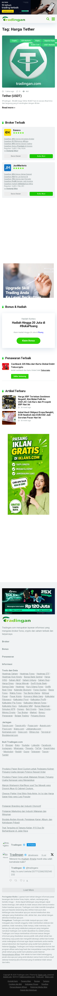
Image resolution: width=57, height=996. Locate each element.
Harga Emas (8, 683)
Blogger (9, 745)
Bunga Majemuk (42, 706)
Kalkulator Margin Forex (35, 703)
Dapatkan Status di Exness (18, 146)
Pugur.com (33, 725)
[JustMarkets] (7, 170)
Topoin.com (7, 725)
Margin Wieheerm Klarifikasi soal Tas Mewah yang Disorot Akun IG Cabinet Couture (26, 787)
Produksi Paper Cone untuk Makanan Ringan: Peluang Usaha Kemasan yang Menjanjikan (27, 778)
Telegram (35, 751)
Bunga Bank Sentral (33, 677)
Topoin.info (20, 725)
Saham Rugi (44, 680)
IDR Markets (26, 41)
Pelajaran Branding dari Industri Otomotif (21, 806)
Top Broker (22, 712)
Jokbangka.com (33, 729)
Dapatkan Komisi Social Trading (18, 144)
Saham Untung (29, 680)
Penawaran (7, 715)
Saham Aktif (15, 680)
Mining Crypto (8, 712)
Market (33, 712)
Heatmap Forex (27, 673)
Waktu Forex (16, 693)
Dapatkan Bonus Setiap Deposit (18, 174)
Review (37, 981)
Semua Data (8, 686)
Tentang (46, 981)
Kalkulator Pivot (20, 699)
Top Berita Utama (32, 693)
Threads (29, 748)
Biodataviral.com (10, 735)
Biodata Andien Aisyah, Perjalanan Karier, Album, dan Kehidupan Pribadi (27, 821)
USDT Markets (49, 45)
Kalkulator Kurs (9, 706)
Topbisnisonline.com (27, 977)
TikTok (38, 748)
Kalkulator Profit (38, 699)
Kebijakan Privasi (31, 984)
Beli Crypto (31, 709)
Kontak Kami (13, 981)
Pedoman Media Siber (38, 987)
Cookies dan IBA (15, 984)
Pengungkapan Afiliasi (11, 954)
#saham (25, 859)
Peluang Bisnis (38, 715)
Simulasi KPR (8, 709)
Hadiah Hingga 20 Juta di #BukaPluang (28, 324)
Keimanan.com (9, 732)
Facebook (47, 745)
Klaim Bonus (28, 340)
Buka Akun (41, 156)
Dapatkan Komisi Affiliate (16, 141)
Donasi (20, 709)
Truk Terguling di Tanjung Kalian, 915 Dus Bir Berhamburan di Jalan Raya (23, 829)
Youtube (25, 745)
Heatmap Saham (10, 673)
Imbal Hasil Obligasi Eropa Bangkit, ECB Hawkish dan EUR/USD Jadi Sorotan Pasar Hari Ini (36, 415)
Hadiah (24, 319)
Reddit (18, 751)
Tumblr (5, 755)
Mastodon (8, 751)
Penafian (12, 947)
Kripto (37, 41)
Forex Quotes (39, 690)
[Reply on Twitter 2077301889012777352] (11, 880)
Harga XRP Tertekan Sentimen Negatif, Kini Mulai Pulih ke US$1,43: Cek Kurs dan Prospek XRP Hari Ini (34, 400)
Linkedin (35, 745)
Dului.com (22, 732)
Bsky (17, 745)
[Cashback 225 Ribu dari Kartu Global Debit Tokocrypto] (5, 369)
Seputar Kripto (49, 41)
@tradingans (33, 855)
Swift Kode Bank (39, 683)
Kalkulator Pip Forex (12, 703)
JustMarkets (20, 165)
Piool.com (7, 729)
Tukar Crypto (44, 709)
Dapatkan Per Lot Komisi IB (16, 177)
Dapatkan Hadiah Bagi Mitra (18, 184)
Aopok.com (45, 725)
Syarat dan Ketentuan (28, 990)
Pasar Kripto (16, 696)
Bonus (42, 712)
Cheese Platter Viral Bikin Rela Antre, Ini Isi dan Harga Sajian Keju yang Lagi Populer (28, 795)
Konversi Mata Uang (33, 696)
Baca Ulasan (16, 156)
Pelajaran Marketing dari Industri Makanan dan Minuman (24, 813)
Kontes (32, 319)
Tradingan (16, 854)
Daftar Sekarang (20, 376)
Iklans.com (19, 729)
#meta (33, 859)
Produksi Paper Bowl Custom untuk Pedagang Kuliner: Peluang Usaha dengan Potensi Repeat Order (28, 770)
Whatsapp (19, 748)
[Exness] (7, 135)
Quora (26, 751)
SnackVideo (49, 748)
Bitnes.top (34, 732)
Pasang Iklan (26, 981)
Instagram (7, 748)
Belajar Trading (22, 715)
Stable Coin (35, 45)
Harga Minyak (22, 683)
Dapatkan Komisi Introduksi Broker (19, 139)
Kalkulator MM (26, 706)
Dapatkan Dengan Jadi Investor (18, 181)
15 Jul (43, 855)
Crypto (14, 41)
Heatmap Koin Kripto (12, 677)
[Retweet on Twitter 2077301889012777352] (16, 880)
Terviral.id (45, 732)
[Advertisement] (28, 234)
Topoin (45, 751)
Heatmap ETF (43, 673)
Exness (17, 130)
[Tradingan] (14, 19)
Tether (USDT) (12, 96)
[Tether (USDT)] (28, 61)
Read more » (8, 107)
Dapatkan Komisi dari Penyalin (17, 179)
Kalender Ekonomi (22, 690)
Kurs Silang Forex (34, 686)
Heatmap (20, 686)
